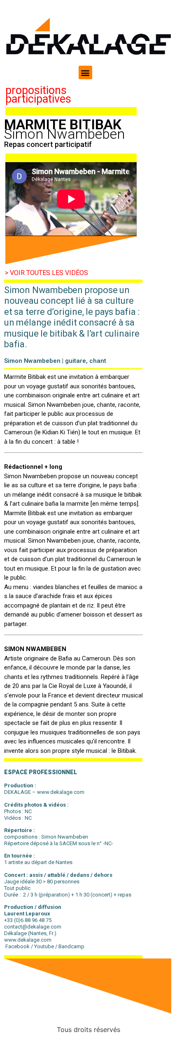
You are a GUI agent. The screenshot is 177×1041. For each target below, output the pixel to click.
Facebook (17, 946)
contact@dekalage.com (33, 927)
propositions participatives (38, 94)
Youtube (44, 946)
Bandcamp (71, 946)
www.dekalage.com (27, 940)
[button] (85, 72)
